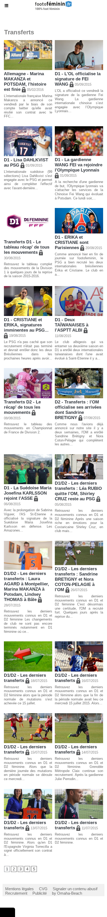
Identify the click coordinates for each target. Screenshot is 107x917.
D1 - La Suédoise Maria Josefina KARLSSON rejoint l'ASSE (27, 493)
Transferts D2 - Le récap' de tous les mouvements (22, 407)
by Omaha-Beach (67, 893)
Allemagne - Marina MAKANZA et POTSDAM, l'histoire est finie (25, 81)
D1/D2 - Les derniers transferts (25, 678)
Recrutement (16, 893)
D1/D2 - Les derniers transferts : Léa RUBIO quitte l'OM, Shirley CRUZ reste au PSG (78, 491)
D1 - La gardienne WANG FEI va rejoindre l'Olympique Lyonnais (78, 165)
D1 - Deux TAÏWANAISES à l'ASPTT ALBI (71, 325)
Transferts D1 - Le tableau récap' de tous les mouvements (26, 247)
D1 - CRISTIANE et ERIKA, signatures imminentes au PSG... (27, 325)
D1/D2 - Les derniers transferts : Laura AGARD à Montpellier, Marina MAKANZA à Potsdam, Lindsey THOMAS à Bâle (26, 586)
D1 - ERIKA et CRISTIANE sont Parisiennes (72, 242)
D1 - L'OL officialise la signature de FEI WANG (78, 79)
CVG (43, 889)
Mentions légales (19, 889)
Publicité (39, 893)
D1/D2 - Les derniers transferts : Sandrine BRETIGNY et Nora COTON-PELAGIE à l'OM (76, 579)
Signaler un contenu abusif (75, 889)
